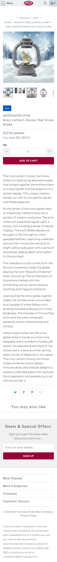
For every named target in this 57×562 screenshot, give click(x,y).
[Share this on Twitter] (15, 392)
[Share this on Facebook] (23, 392)
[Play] (28, 57)
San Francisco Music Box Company (32, 511)
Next (36, 18)
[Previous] (5, 57)
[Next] (51, 57)
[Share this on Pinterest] (32, 392)
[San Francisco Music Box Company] (28, 3)
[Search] (45, 3)
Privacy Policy (28, 515)
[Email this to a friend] (40, 392)
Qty (5, 145)
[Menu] (1, 3)
